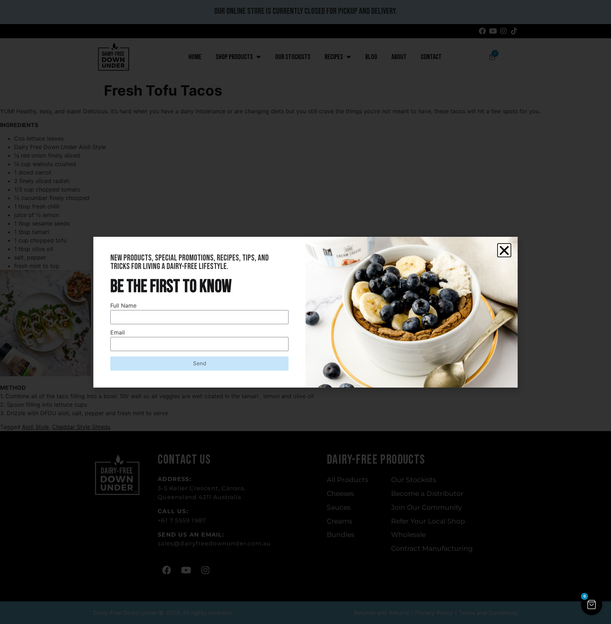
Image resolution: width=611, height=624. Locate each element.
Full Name (123, 306)
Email (117, 333)
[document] (305, 312)
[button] (591, 604)
